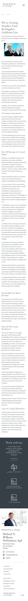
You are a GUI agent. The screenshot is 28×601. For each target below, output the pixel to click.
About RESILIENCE (8, 569)
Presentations (6, 586)
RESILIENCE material (8, 583)
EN (20, 595)
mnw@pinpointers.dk (12, 555)
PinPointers (6, 571)
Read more (14, 458)
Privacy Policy (7, 574)
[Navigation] (23, 5)
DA (23, 595)
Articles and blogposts (9, 588)
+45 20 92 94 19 (10, 552)
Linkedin (8, 558)
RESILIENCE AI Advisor (9, 581)
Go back (8, 14)
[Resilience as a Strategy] (9, 5)
